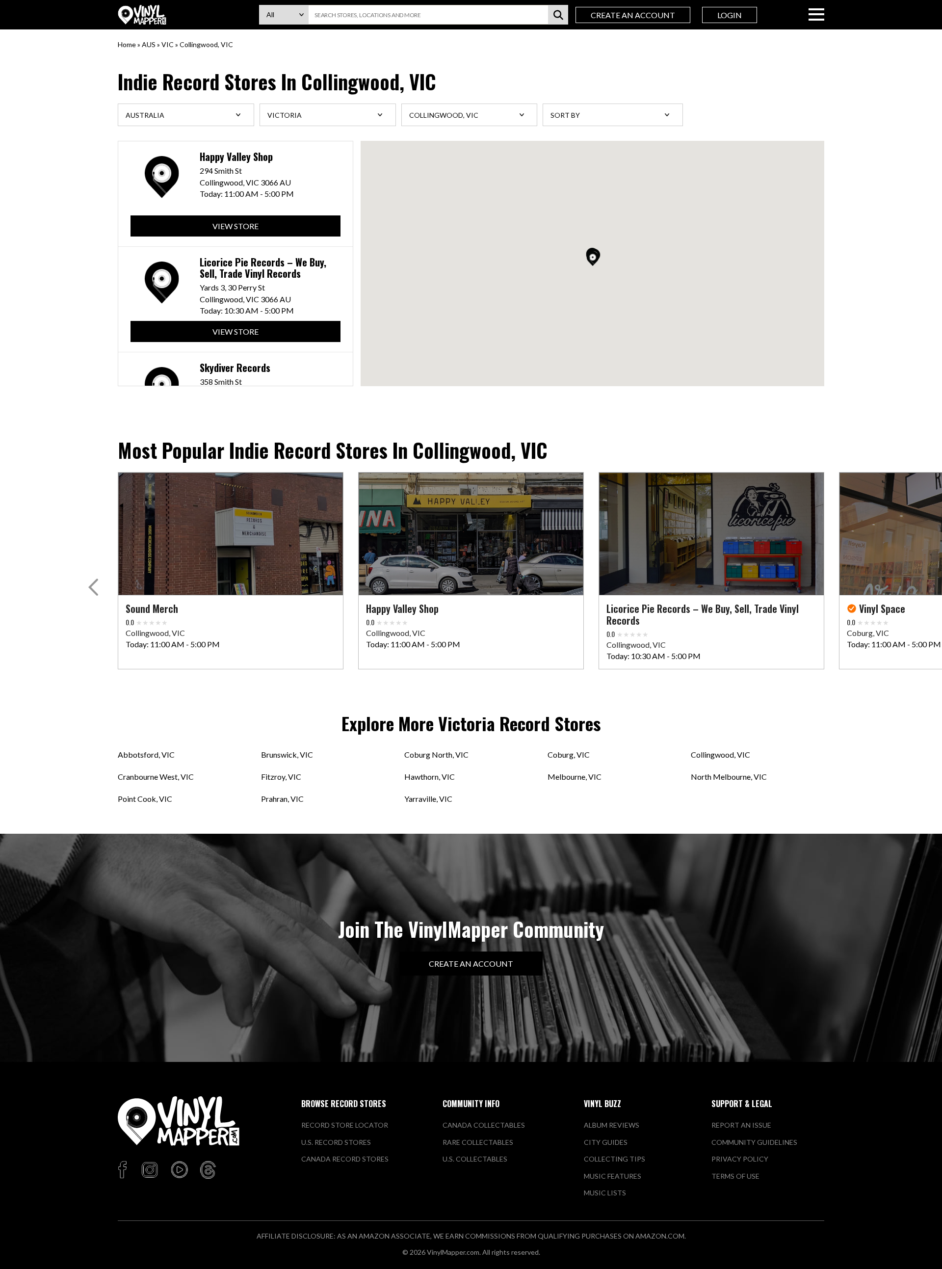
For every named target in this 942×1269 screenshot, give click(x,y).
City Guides (606, 1142)
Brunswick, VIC (287, 754)
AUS (149, 44)
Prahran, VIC (282, 798)
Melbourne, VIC (575, 776)
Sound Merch (152, 608)
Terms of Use (735, 1176)
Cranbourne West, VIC (156, 776)
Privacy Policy (739, 1159)
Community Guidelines (754, 1142)
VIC (167, 44)
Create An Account (633, 15)
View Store (235, 226)
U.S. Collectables (475, 1159)
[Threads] (208, 1170)
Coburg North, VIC (436, 754)
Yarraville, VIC (428, 798)
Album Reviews (611, 1125)
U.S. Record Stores (336, 1142)
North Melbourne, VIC (729, 776)
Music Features (612, 1176)
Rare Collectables (478, 1142)
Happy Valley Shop (236, 156)
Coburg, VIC (569, 754)
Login (729, 15)
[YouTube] (179, 1170)
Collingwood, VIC (720, 754)
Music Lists (605, 1193)
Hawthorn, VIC (429, 776)
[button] (592, 258)
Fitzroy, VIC (281, 776)
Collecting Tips (614, 1159)
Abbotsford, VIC (146, 754)
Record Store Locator (344, 1125)
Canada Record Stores (345, 1159)
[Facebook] (124, 1170)
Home (127, 44)
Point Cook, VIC (145, 798)
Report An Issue (741, 1125)
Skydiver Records (235, 367)
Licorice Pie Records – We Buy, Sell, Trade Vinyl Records (263, 268)
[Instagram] (149, 1170)
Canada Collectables (484, 1125)
